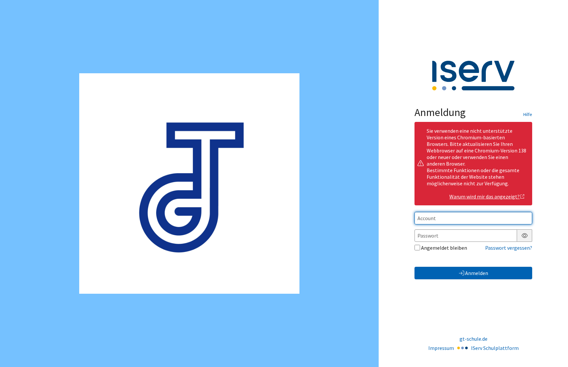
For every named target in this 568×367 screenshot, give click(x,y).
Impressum (441, 348)
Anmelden (476, 273)
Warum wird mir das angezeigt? (484, 196)
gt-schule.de (473, 338)
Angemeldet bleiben (444, 247)
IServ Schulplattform (495, 348)
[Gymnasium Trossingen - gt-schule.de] (189, 183)
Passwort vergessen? (508, 247)
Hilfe (527, 114)
